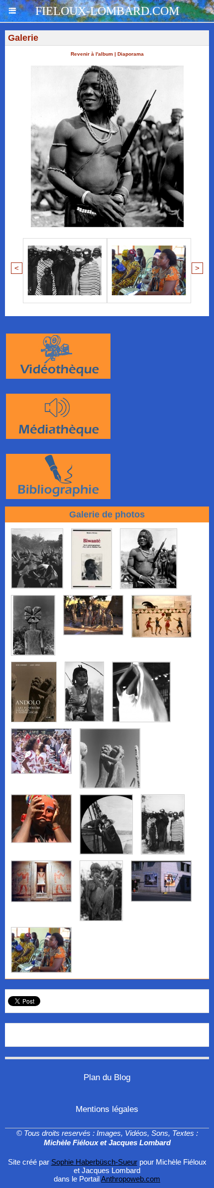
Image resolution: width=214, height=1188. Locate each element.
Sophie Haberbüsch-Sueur (94, 1162)
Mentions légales (107, 1109)
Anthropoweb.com (130, 1179)
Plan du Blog (107, 1077)
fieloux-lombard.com (107, 10)
